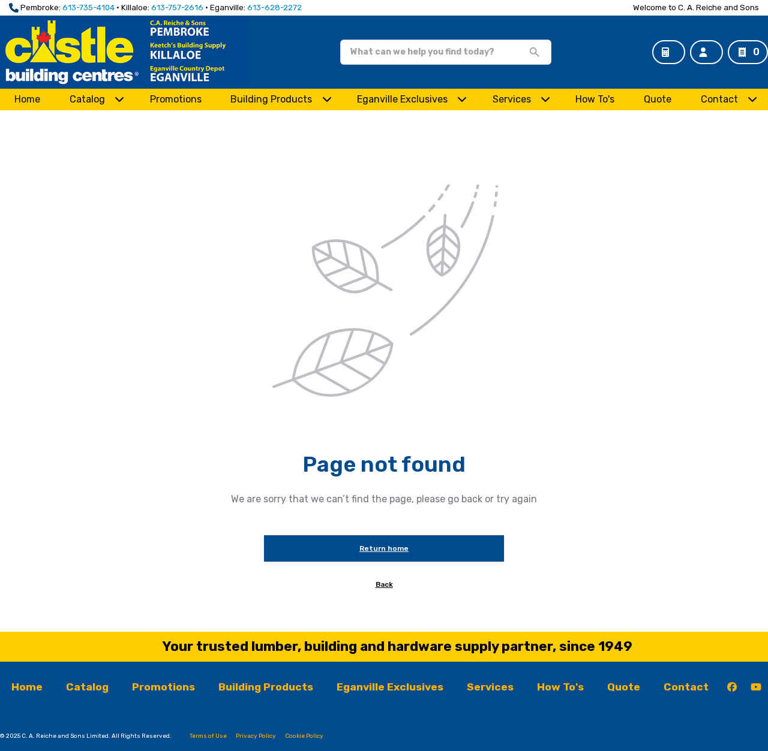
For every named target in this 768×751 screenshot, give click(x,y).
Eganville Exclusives (402, 99)
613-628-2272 (274, 7)
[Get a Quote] (668, 52)
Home (27, 99)
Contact (719, 99)
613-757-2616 (177, 7)
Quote (657, 99)
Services (512, 99)
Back (384, 584)
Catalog (87, 687)
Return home (384, 548)
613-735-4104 (88, 7)
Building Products (271, 99)
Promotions (176, 99)
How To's (594, 99)
